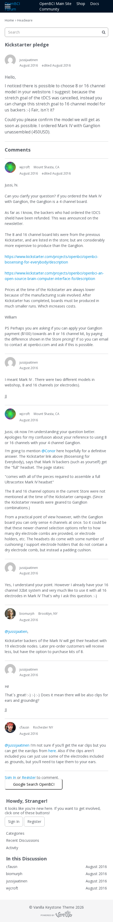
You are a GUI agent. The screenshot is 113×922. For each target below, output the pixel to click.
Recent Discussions (22, 840)
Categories (15, 833)
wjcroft (24, 167)
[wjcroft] (10, 167)
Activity (12, 847)
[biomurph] (10, 613)
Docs (94, 3)
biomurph (26, 613)
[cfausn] (10, 727)
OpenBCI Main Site (55, 3)
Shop (80, 3)
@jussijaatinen (17, 745)
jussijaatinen (28, 60)
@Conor (48, 450)
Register (29, 777)
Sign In (10, 777)
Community (49, 9)
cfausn (24, 727)
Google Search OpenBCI (33, 784)
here (52, 750)
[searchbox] (56, 32)
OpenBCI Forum (12, 6)
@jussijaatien (16, 631)
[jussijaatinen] (10, 60)
